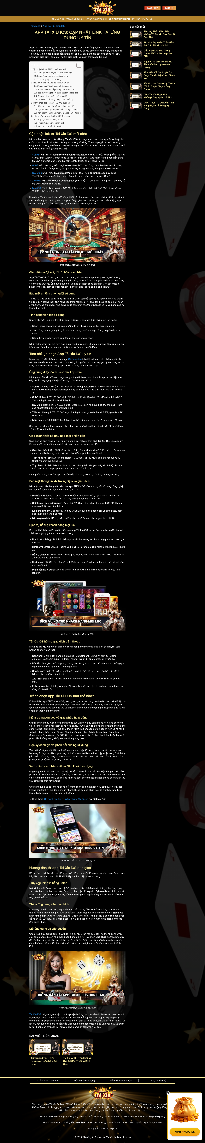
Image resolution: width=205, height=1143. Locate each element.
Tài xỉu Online (56, 1104)
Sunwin (36, 154)
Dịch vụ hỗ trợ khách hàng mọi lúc (53, 96)
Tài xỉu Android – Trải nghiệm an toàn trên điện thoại (44, 1061)
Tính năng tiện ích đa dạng (49, 79)
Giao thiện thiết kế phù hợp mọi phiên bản (56, 89)
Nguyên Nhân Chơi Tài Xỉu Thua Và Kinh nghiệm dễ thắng (158, 64)
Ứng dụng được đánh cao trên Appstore (55, 86)
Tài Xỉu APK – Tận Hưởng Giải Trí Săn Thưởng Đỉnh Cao (77, 1061)
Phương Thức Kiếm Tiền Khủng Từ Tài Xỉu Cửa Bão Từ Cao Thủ (160, 34)
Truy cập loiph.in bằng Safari (50, 119)
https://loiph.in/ (157, 1116)
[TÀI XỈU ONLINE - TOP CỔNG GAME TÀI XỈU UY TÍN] (102, 8)
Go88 (35, 165)
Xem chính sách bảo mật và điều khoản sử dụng (59, 113)
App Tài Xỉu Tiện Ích (119, 19)
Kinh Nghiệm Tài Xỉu (142, 19)
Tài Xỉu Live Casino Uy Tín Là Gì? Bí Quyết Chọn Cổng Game (159, 86)
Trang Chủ (58, 19)
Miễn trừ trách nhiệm (121, 1080)
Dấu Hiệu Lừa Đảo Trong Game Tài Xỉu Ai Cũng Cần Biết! (158, 53)
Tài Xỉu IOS (35, 1014)
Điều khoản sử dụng (84, 1080)
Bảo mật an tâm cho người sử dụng (52, 76)
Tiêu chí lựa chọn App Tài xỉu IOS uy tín (51, 82)
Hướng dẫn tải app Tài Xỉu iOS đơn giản (51, 116)
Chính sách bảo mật (47, 1080)
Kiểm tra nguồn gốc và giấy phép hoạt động (56, 106)
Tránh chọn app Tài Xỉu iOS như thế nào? (52, 103)
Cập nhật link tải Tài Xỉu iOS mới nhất (49, 69)
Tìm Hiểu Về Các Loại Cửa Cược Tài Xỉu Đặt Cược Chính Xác (159, 75)
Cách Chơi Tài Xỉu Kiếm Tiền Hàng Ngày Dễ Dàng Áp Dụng (159, 105)
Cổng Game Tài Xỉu (96, 19)
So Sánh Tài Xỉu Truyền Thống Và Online (66, 799)
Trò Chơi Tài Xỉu (75, 19)
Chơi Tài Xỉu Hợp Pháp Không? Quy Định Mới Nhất (158, 96)
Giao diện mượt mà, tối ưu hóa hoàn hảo (55, 73)
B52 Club (37, 172)
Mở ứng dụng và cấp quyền (50, 126)
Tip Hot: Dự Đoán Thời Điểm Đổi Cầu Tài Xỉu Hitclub (159, 44)
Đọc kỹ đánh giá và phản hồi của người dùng (58, 109)
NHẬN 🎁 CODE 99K (185, 1132)
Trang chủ (34, 26)
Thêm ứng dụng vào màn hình (51, 123)
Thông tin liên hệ (157, 1080)
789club (36, 180)
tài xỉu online (74, 359)
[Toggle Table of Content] (77, 65)
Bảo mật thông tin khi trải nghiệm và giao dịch (58, 93)
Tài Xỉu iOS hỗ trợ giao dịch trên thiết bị (55, 99)
